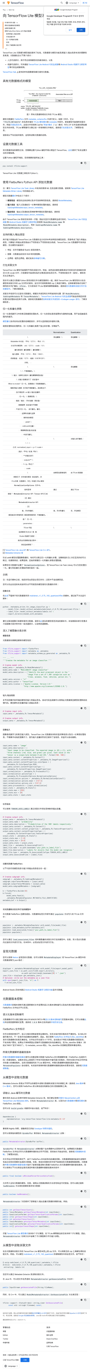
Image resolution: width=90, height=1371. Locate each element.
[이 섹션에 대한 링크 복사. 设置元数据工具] (24, 144)
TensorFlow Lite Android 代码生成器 (43, 64)
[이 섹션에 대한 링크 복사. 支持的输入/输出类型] (27, 234)
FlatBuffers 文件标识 (62, 1037)
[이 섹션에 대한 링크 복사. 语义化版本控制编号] (26, 1014)
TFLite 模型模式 (40, 122)
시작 (80, 30)
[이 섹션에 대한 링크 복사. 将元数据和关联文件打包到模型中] (33, 909)
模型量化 (6, 321)
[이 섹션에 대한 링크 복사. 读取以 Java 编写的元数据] (32, 1093)
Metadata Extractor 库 (14, 553)
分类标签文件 (16, 125)
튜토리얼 (11, 10)
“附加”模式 (47, 125)
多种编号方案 (39, 258)
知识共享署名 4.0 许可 (39, 1313)
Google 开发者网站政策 (26, 1315)
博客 (4, 1331)
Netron (15, 957)
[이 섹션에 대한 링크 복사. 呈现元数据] (19, 951)
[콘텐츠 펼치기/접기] (17, 22)
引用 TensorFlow (52, 1346)
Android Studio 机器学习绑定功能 (39, 990)
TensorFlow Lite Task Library (22, 188)
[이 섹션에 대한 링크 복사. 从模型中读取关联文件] (33, 1245)
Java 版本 (79, 1083)
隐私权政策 (12, 1355)
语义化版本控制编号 (53, 1019)
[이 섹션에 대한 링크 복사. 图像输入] (12, 729)
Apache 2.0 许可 (75, 1313)
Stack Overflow (52, 1339)
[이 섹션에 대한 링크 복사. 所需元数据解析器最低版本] (33, 1052)
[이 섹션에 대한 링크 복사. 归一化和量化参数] (24, 309)
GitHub (5, 1335)
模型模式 (81, 1101)
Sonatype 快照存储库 (43, 1128)
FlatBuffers (19, 119)
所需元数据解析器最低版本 (14, 1057)
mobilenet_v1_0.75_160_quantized (38, 1254)
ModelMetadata (64, 200)
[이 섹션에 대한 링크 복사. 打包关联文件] (19, 265)
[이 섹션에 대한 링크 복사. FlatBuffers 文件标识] (27, 1029)
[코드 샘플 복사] (85, 163)
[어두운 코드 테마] (81, 163)
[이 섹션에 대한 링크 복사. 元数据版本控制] (24, 999)
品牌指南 (49, 1343)
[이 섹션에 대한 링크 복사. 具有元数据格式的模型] (33, 81)
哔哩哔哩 (6, 1343)
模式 (14, 196)
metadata (53, 122)
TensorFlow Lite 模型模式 (17, 1233)
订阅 (25, 1360)
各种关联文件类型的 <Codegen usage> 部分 (61, 299)
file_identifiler (78, 1037)
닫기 (70, 30)
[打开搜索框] (61, 2)
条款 (4, 1355)
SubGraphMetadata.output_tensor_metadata (26, 215)
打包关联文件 (66, 128)
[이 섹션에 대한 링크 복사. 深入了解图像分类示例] (28, 631)
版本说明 (49, 1335)
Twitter (5, 1339)
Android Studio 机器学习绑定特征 (23, 222)
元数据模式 (7, 1005)
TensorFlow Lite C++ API (39, 550)
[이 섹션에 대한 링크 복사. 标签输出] (12, 804)
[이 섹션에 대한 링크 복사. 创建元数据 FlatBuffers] (24, 863)
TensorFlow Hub (9, 72)
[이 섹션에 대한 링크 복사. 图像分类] (12, 591)
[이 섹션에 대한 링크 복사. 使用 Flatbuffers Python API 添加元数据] (54, 182)
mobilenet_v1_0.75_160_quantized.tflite (46, 596)
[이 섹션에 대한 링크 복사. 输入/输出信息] (17, 695)
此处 (70, 150)
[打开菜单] (3, 3)
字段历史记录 (56, 1022)
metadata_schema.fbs (37, 119)
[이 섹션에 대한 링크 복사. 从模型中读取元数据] (30, 1077)
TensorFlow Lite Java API (15, 550)
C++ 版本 (6, 1086)
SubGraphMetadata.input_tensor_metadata (25, 207)
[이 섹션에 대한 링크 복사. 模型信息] (12, 635)
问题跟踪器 (50, 1331)
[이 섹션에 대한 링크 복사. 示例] (10, 575)
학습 (4, 10)
